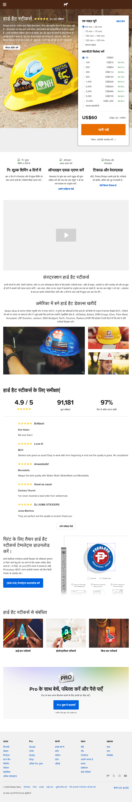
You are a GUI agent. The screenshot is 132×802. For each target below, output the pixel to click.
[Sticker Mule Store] (108, 776)
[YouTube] (125, 776)
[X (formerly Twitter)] (114, 776)
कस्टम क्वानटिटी (92, 105)
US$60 (110, 57)
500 (88, 76)
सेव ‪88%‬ (121, 96)
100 (88, 62)
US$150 (109, 76)
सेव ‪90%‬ (121, 101)
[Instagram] (119, 776)
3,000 (89, 91)
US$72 (110, 62)
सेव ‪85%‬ (121, 86)
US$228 (109, 81)
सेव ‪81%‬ (121, 81)
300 (88, 71)
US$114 (109, 71)
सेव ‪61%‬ (121, 67)
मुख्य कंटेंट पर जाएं (2, 2)
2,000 (89, 86)
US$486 (109, 91)
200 (88, 67)
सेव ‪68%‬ (121, 72)
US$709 (109, 96)
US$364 (109, 86)
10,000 (89, 100)
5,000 (89, 96)
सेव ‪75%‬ (121, 76)
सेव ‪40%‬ (121, 62)
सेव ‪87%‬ (121, 91)
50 (87, 57)
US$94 (110, 67)
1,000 (89, 81)
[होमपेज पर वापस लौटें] (66, 4)
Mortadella (24, 470)
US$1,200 (108, 100)
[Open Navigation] (4, 4)
